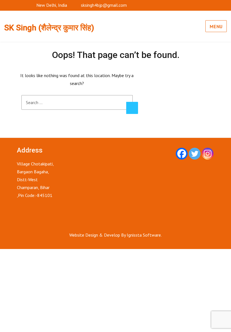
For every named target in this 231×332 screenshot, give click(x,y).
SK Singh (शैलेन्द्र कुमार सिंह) (49, 27)
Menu (216, 26)
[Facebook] (182, 154)
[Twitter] (195, 154)
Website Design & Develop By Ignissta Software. (115, 235)
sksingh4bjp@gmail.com (104, 5)
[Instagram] (208, 154)
